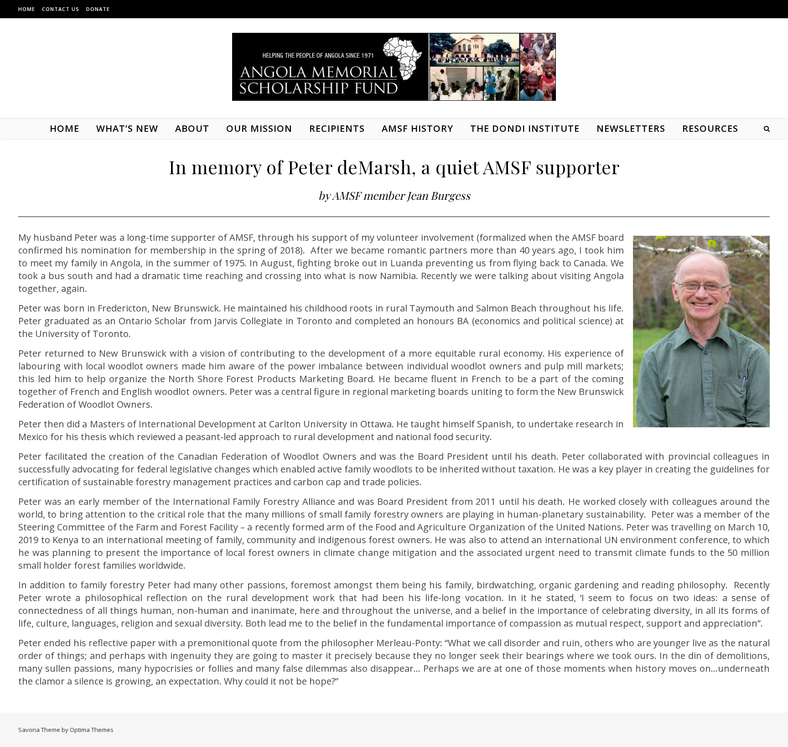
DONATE (98, 8)
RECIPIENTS (337, 128)
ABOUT (192, 128)
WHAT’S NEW (127, 128)
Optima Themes (92, 730)
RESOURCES (710, 128)
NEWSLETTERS (630, 128)
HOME (26, 8)
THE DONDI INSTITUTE (525, 128)
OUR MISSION (259, 128)
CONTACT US (60, 8)
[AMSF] (394, 67)
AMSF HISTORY (417, 128)
